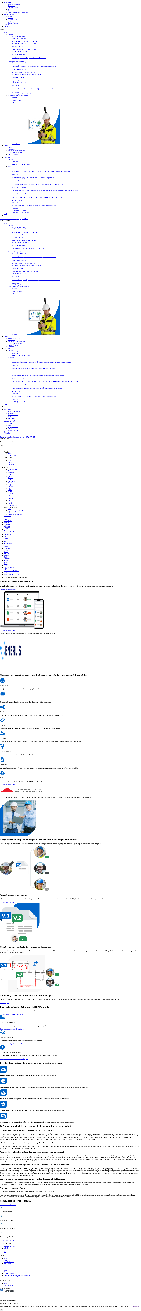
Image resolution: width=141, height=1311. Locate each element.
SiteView (17, 121)
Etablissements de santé (19, 210)
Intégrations (15, 92)
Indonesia (11, 462)
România (10, 491)
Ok (1, 1310)
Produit (6, 33)
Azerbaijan (11, 460)
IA (4, 215)
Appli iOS (7, 1283)
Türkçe (10, 503)
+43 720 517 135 (29, 437)
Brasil (9, 454)
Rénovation (15, 208)
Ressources (7, 2)
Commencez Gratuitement (8, 902)
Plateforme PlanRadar (18, 36)
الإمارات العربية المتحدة (15, 514)
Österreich (11, 486)
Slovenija (10, 498)
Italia (9, 479)
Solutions (10, 34)
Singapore (11, 464)
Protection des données (11, 1272)
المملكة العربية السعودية (15, 510)
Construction (15, 161)
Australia (10, 459)
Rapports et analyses (25, 80)
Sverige (10, 502)
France (10, 476)
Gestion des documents (27, 71)
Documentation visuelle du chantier (18, 95)
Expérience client (13, 7)
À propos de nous (9, 14)
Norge (10, 485)
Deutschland (11, 472)
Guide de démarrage (14, 4)
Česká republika (12, 469)
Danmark (10, 471)
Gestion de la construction (25, 40)
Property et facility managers (16, 151)
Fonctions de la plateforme (16, 61)
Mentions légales (9, 1273)
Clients (6, 145)
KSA (9, 509)
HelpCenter (11, 6)
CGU (5, 1270)
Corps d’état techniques (15, 152)
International (7, 516)
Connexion (7, 26)
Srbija (9, 495)
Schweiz (10, 493)
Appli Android (8, 1285)
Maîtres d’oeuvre (13, 154)
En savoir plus (4, 1003)
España (10, 474)
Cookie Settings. (135, 1306)
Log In (22, 219)
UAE (9, 512)
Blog (9, 9)
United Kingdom (13, 505)
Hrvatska (10, 478)
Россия (10, 488)
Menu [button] (26, 219)
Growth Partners (13, 23)
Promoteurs (11, 149)
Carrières (10, 18)
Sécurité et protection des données (18, 12)
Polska (10, 490)
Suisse (10, 500)
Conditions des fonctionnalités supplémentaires (18, 1275)
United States (12, 455)
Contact (10, 16)
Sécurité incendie (17, 200)
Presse (10, 21)
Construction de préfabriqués (20, 212)
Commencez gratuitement (7, 589)
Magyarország (12, 481)
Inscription (16, 219)
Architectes (11, 156)
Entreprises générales (14, 147)
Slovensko (11, 497)
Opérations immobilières (24, 49)
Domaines (7, 157)
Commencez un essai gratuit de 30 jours (12, 1014)
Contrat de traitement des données (14, 1277)
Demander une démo (6, 219)
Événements (11, 11)
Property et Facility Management (21, 164)
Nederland (11, 483)
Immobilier (15, 163)
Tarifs (5, 214)
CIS (9, 466)
